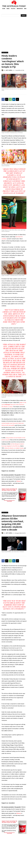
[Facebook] (3, 99)
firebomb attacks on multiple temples (14, 448)
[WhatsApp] (10, 99)
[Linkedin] (13, 99)
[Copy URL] (17, 99)
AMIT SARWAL (9, 70)
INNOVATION (5, 52)
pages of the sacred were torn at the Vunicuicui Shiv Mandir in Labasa (14, 404)
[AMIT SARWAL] (3, 70)
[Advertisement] (14, 37)
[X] (6, 99)
